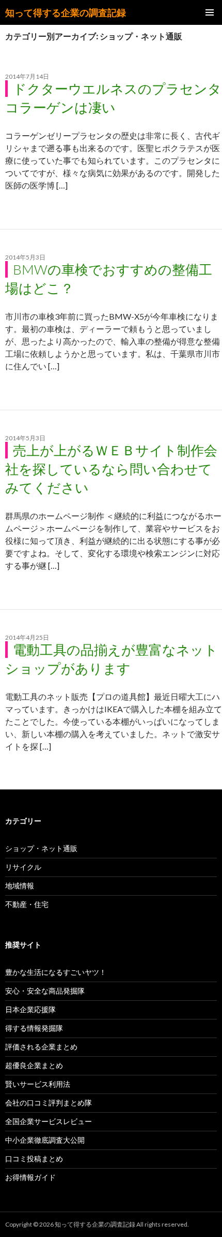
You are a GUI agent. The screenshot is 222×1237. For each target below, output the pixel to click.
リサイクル (23, 866)
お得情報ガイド (30, 1177)
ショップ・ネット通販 (41, 848)
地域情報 (19, 885)
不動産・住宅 (27, 904)
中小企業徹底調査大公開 (45, 1139)
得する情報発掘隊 (34, 1028)
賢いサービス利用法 (37, 1084)
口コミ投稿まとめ (34, 1158)
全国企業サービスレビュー (48, 1121)
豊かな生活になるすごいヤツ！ (55, 972)
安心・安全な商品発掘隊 (45, 990)
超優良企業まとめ (34, 1065)
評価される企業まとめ (41, 1046)
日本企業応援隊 (30, 1009)
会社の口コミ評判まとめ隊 (48, 1102)
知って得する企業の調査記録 (65, 12)
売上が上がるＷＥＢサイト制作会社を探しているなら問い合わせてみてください (111, 469)
